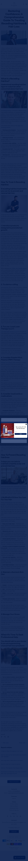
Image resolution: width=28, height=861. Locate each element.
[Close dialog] (26, 424)
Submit (21, 433)
